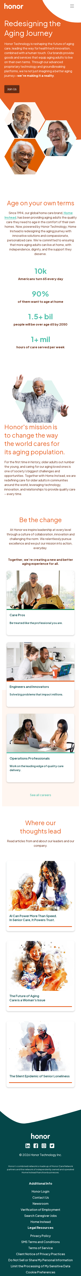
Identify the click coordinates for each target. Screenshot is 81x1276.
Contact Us (40, 1197)
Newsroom (40, 1203)
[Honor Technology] (13, 6)
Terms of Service (40, 1248)
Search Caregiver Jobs (40, 1216)
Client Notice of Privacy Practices (40, 1254)
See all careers (40, 795)
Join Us (12, 89)
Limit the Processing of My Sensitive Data (40, 1266)
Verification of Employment (40, 1210)
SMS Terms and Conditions (40, 1242)
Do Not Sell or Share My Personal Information (40, 1260)
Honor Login (40, 1191)
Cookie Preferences (40, 1272)
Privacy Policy (40, 1236)
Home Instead (41, 1222)
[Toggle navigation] (72, 5)
